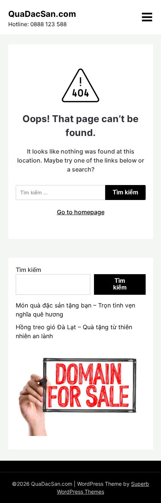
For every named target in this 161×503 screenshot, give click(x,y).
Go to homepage (80, 212)
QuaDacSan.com (42, 14)
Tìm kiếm (28, 269)
